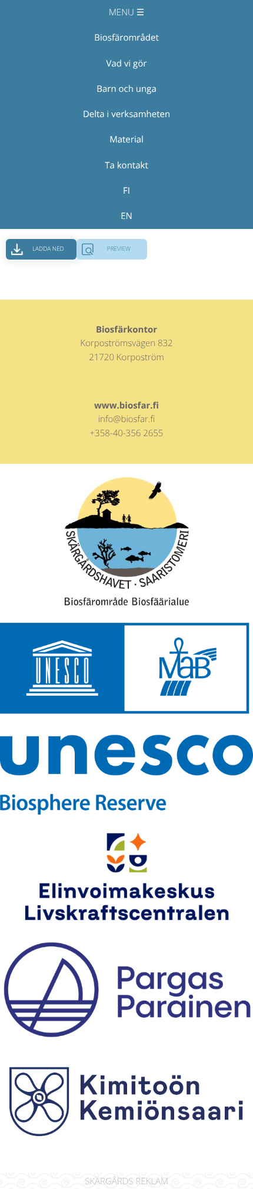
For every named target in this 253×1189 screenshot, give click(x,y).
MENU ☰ (126, 12)
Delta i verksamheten (126, 114)
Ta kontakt (126, 165)
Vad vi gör (126, 63)
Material (126, 139)
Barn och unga (126, 89)
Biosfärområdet (126, 38)
